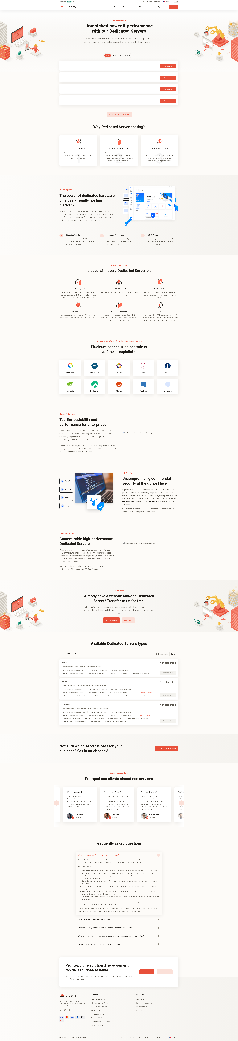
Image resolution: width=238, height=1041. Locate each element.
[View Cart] (143, 1)
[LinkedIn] (69, 1010)
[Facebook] (60, 1010)
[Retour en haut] (165, 1037)
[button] (181, 803)
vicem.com (78, 817)
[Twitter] (65, 1010)
